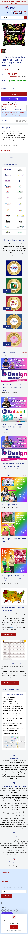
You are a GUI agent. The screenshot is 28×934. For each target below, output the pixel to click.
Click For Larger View (10, 683)
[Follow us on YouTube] (14, 910)
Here (11, 627)
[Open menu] (2, 7)
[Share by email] (25, 121)
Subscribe (7, 896)
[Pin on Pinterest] (20, 121)
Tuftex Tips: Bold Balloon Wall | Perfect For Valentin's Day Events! (13, 578)
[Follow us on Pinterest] (11, 910)
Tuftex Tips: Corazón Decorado (13, 505)
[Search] (25, 17)
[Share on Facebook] (17, 121)
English (4, 902)
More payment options (14, 103)
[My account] (7, 12)
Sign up (14, 115)
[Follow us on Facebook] (2, 910)
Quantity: (4, 88)
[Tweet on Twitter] (23, 121)
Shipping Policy (9, 634)
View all (24, 352)
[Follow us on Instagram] (8, 910)
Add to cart (14, 94)
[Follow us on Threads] (5, 910)
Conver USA (5, 69)
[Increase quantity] (17, 88)
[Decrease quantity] (9, 88)
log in (19, 115)
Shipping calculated (13, 76)
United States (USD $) (16, 902)
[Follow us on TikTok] (17, 910)
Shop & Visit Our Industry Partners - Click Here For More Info (14, 2)
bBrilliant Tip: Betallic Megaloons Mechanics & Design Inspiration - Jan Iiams (13, 426)
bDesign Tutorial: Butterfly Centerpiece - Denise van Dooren (11, 387)
